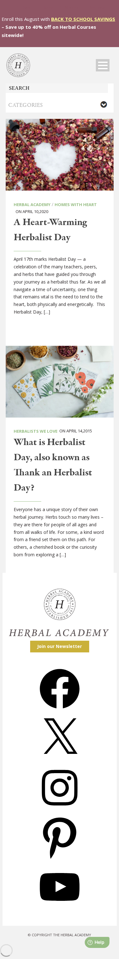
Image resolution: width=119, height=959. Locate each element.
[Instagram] (59, 810)
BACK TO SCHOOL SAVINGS (83, 19)
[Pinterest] (59, 859)
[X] (59, 760)
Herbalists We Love (35, 431)
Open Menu (102, 65)
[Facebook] (59, 711)
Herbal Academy (32, 204)
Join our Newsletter (59, 646)
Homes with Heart (76, 204)
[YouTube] (59, 909)
